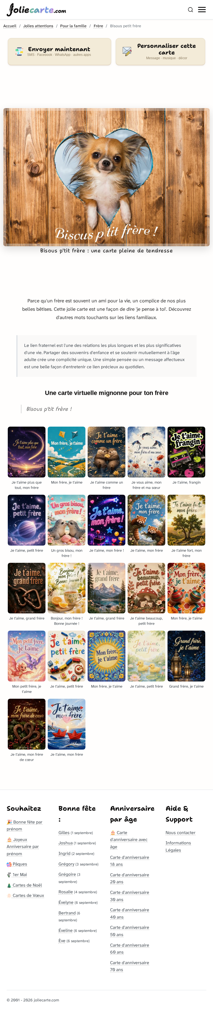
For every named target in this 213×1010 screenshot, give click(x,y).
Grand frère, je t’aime (186, 686)
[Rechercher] (190, 9)
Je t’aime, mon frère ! (106, 550)
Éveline (66, 930)
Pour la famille (73, 26)
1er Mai (19, 874)
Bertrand (67, 913)
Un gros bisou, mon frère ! (66, 553)
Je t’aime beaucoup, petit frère (146, 621)
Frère (98, 26)
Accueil (9, 26)
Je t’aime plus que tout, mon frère (27, 485)
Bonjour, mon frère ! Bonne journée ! (67, 621)
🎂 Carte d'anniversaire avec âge (129, 840)
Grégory (66, 864)
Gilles (64, 832)
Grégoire (67, 874)
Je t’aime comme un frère (106, 485)
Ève (62, 941)
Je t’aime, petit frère (26, 550)
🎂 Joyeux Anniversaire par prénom (23, 847)
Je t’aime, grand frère (26, 618)
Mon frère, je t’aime (66, 482)
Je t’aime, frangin (187, 482)
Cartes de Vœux (28, 895)
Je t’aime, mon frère (146, 550)
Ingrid (64, 853)
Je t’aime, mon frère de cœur (27, 757)
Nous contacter (181, 832)
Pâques (19, 864)
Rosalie (66, 892)
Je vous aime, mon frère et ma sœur (146, 485)
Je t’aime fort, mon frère (186, 553)
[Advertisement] (106, 90)
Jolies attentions (38, 26)
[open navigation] (202, 10)
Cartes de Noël (27, 885)
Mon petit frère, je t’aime (26, 689)
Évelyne (66, 902)
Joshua (66, 843)
